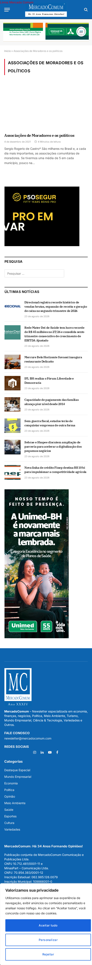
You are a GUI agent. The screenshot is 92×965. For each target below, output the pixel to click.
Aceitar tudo (48, 925)
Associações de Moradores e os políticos (39, 135)
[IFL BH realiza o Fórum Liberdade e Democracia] (12, 383)
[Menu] (7, 9)
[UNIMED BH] (36, 637)
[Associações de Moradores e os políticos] (46, 107)
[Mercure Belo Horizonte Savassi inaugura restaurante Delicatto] (12, 362)
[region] (46, 924)
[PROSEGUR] (41, 245)
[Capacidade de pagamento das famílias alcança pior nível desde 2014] (12, 404)
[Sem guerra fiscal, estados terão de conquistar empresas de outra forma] (12, 425)
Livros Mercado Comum (16, 2)
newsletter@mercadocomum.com (27, 738)
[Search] (85, 9)
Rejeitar (48, 954)
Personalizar (48, 940)
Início (7, 51)
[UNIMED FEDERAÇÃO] (46, 32)
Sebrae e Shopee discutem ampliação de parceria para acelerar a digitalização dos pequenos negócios (53, 446)
